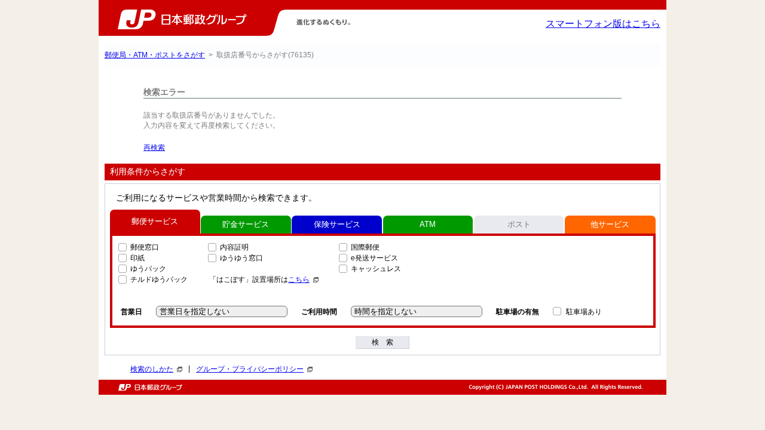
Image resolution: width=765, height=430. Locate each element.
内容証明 (234, 247)
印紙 (137, 258)
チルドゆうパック (159, 279)
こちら (299, 279)
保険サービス (337, 224)
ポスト (519, 224)
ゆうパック (148, 269)
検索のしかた (151, 369)
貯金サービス (245, 224)
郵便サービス (154, 221)
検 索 (382, 342)
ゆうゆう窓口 (241, 258)
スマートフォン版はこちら (603, 24)
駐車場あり (584, 312)
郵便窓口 (144, 247)
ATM (428, 224)
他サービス (609, 224)
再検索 (154, 147)
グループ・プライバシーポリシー (250, 369)
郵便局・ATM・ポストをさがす (155, 55)
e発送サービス (374, 258)
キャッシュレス (376, 269)
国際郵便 (365, 247)
